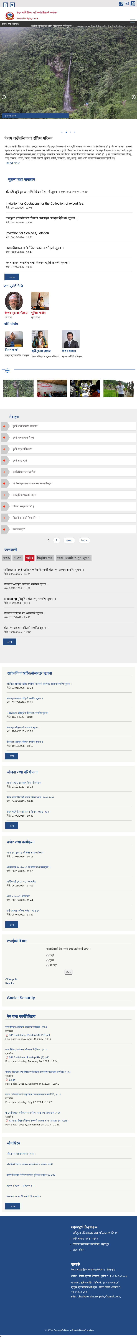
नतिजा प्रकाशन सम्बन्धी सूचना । (21, 1153)
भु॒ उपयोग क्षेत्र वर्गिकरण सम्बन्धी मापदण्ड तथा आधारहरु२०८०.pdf (38, 1120)
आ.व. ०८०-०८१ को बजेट (18, 896)
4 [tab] (74, 132)
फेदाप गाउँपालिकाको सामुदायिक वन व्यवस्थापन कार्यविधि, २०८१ (33, 1094)
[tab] (68, 426)
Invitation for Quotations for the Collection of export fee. (100, 26)
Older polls (11, 979)
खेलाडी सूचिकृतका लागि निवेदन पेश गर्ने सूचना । (44, 26)
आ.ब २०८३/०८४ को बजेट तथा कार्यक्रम (25, 852)
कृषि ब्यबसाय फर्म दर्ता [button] (23, 437)
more (12, 277)
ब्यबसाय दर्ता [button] (19, 529)
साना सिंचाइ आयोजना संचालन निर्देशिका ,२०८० (26, 1049)
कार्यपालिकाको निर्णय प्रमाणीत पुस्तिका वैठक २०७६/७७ (31, 1174)
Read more (13, 163)
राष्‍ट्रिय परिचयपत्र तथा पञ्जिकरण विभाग (95, 1233)
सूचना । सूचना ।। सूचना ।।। (21, 1185)
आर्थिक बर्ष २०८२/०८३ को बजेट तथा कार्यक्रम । (29, 867)
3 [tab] (70, 132)
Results (9, 983)
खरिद (29, 558)
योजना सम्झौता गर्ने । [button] (23, 506)
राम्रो (51, 955)
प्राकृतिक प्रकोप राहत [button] (24, 494)
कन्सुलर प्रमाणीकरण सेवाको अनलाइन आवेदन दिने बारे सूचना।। (42, 218)
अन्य (9, 642)
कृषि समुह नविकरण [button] (22, 449)
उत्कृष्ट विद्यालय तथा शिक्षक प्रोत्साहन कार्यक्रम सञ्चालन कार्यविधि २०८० (38, 1071)
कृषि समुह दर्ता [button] (20, 460)
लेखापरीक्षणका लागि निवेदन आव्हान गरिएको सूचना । (35, 248)
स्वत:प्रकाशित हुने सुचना (73, 558)
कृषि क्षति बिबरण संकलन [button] (25, 426)
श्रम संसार (78, 1250)
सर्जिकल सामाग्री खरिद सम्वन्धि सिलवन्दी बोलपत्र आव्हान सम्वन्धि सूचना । (44, 570)
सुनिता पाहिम (38, 313)
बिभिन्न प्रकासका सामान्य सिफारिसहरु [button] (32, 483)
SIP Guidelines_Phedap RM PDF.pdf (29, 1035)
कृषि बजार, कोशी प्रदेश (85, 1238)
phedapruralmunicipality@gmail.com (99, 1296)
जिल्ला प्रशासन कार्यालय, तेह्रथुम (91, 1244)
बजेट (6, 558)
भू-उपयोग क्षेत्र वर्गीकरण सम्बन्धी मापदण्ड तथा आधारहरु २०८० (32, 1112)
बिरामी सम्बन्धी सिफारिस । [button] (26, 517)
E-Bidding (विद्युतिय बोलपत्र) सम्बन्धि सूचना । (30, 599)
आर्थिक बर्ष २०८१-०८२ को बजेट (21, 881)
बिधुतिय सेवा (45, 558)
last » (84, 540)
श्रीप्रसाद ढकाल (41, 351)
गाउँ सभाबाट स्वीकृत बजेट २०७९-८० (23, 910)
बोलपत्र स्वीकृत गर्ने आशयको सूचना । (25, 613)
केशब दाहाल (69, 351)
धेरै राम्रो (53, 965)
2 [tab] (66, 132)
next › (69, 540)
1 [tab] (61, 132)
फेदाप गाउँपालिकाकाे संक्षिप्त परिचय (28, 138)
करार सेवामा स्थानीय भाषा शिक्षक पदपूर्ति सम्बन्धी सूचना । (38, 262)
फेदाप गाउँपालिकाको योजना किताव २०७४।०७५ (28, 811)
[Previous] (3, 97)
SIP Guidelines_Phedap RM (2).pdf (29, 1057)
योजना (18, 558)
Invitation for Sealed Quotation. (28, 233)
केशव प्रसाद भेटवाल (16, 313)
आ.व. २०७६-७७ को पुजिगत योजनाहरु (24, 782)
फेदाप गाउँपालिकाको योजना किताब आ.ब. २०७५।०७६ (30, 797)
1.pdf (12, 1079)
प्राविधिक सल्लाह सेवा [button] (24, 472)
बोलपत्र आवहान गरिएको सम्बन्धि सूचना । (26, 584)
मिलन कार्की (11, 350)
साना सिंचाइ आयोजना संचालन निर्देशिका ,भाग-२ (26, 1027)
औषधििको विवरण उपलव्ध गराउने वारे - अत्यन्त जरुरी (30, 1164)
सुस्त (51, 960)
